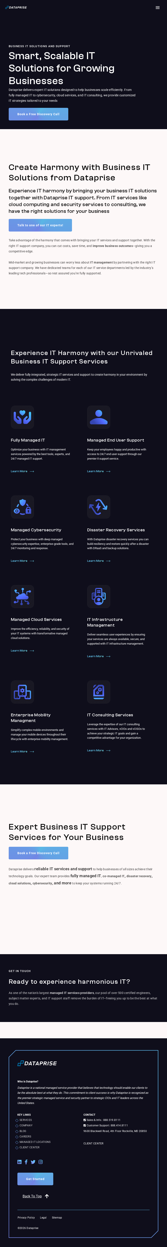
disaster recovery (139, 876)
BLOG (23, 1131)
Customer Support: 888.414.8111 (107, 1125)
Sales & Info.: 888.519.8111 (103, 1120)
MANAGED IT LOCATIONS (35, 1142)
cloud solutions (20, 883)
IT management (101, 262)
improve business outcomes (113, 246)
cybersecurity (42, 883)
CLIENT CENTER (30, 1147)
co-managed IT (114, 876)
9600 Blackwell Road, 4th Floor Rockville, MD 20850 (115, 1131)
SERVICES (26, 1120)
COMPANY (26, 1125)
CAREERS (25, 1136)
